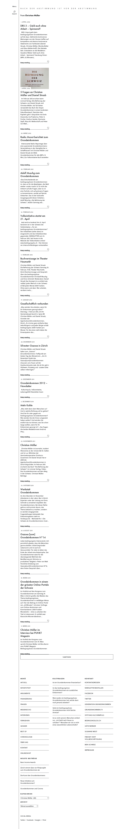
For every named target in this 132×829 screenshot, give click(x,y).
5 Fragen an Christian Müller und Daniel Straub (33, 93)
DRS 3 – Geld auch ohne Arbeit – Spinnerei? (33, 27)
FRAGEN (23, 704)
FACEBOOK (89, 693)
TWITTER (88, 699)
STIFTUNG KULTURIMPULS (94, 715)
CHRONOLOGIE (26, 737)
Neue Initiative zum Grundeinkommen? (27, 782)
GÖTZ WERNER (90, 726)
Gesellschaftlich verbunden (34, 303)
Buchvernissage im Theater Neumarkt (34, 260)
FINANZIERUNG (26, 699)
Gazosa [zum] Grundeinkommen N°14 (33, 536)
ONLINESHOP (25, 753)
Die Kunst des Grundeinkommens (32, 775)
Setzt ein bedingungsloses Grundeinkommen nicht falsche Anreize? (64, 710)
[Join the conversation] (48, 61)
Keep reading (25, 63)
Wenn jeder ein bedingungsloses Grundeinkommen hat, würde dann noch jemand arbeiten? (65, 700)
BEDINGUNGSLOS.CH (93, 720)
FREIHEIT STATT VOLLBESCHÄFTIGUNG (93, 738)
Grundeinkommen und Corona (31, 788)
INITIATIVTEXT (25, 688)
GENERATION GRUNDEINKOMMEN (98, 704)
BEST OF (23, 731)
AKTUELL (23, 682)
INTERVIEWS (24, 715)
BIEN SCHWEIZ (90, 744)
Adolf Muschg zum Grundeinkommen (30, 174)
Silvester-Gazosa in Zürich (34, 345)
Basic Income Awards (28, 762)
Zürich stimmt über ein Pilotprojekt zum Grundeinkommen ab (33, 768)
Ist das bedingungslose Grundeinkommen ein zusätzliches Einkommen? (65, 690)
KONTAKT (24, 747)
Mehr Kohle (26, 405)
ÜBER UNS (24, 742)
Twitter (22, 820)
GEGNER (23, 726)
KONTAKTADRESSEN (92, 682)
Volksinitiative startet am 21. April (32, 217)
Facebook (30, 820)
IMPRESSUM (89, 750)
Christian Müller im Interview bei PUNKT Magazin (31, 633)
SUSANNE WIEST (91, 731)
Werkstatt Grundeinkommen (29, 491)
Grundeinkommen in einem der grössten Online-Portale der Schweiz (34, 584)
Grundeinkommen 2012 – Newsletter (33, 384)
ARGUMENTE (25, 693)
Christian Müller (28, 445)
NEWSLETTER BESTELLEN (94, 688)
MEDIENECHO (25, 709)
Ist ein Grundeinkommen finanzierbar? (67, 682)
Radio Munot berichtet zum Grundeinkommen (34, 138)
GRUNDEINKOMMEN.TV (94, 709)
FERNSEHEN (25, 720)
